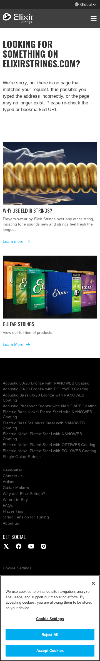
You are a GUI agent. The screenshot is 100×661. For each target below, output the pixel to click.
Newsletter (12, 470)
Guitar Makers (16, 487)
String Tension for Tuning (26, 517)
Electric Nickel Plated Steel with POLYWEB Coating (49, 451)
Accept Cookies (50, 650)
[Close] (93, 583)
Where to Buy (15, 499)
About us (11, 523)
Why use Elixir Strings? (24, 493)
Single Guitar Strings (22, 456)
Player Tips (13, 511)
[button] (85, 4)
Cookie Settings (17, 568)
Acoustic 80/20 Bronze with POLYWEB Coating (45, 389)
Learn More (13, 344)
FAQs (8, 505)
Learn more (13, 241)
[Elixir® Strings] (18, 18)
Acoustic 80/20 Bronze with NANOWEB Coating (46, 383)
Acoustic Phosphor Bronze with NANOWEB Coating (50, 406)
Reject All (50, 635)
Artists (8, 481)
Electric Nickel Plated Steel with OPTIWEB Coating (49, 444)
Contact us (12, 476)
